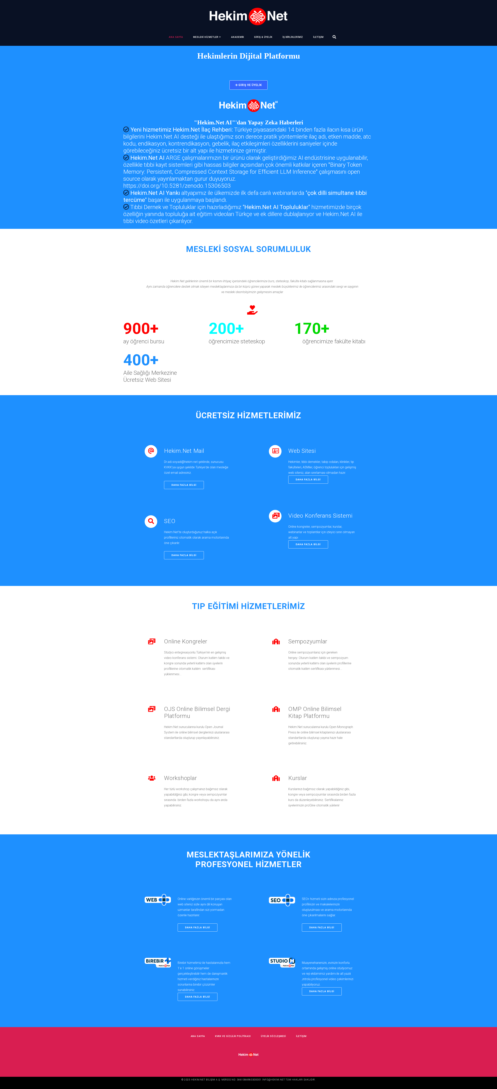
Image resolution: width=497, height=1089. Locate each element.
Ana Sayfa (176, 37)
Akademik (237, 37)
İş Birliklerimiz (292, 37)
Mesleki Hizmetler (205, 37)
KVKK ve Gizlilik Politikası (233, 1036)
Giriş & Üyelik (263, 37)
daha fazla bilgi (183, 485)
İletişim (318, 37)
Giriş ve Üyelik (250, 85)
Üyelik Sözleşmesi (273, 1036)
